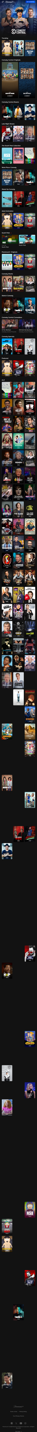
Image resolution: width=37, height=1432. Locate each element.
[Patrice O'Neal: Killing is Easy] (18, 1124)
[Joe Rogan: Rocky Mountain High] (30, 902)
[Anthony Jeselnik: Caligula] (30, 441)
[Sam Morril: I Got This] (18, 1227)
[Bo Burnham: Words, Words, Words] (18, 492)
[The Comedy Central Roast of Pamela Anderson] (18, 612)
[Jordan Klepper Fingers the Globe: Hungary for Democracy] (18, 937)
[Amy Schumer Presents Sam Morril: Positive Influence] (30, 424)
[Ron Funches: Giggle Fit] (30, 1159)
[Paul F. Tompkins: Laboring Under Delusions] (30, 1124)
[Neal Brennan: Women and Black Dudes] (30, 1073)
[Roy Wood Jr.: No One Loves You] (30, 1176)
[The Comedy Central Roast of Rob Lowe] (30, 612)
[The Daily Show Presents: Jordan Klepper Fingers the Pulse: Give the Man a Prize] (30, 1278)
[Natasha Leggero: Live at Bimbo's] (30, 1056)
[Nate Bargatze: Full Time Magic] (7, 1073)
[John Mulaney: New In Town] (7, 919)
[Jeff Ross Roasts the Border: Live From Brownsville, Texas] (18, 868)
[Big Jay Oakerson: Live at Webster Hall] (30, 475)
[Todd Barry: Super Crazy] (7, 1312)
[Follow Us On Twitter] (16, 1423)
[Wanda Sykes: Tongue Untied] (18, 1363)
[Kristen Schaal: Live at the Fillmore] (30, 971)
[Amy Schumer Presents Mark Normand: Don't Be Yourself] (7, 424)
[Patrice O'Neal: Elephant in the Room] (7, 1124)
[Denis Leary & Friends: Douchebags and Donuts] (7, 714)
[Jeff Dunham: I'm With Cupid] (18, 834)
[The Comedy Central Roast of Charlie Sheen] (30, 578)
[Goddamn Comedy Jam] (30, 766)
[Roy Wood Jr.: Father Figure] (7, 1176)
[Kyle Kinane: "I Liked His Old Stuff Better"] (7, 1005)
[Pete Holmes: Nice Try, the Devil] (18, 1141)
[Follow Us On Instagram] (25, 1423)
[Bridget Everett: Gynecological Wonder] (30, 492)
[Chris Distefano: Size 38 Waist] (18, 544)
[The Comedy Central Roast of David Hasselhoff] (7, 595)
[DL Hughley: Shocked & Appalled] (7, 663)
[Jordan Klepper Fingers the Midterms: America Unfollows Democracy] (30, 937)
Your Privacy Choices (18, 1416)
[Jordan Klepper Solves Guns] (7, 937)
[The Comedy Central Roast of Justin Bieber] (7, 612)
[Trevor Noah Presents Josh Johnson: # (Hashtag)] (30, 1329)
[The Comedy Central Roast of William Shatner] (7, 629)
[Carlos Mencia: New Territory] (18, 527)
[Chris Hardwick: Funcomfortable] (30, 544)
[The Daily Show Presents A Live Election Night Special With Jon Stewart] (30, 663)
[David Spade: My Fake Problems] (7, 697)
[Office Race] (18, 1107)
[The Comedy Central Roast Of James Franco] (30, 595)
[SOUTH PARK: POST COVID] (30, 1193)
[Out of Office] (30, 1107)
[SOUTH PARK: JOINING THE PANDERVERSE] (18, 1210)
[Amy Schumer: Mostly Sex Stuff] (7, 441)
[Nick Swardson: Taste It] (18, 1090)
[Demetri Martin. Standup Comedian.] (30, 697)
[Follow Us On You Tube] (21, 1423)
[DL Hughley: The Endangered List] (18, 663)
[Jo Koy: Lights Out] (30, 885)
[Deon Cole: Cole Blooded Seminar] (18, 714)
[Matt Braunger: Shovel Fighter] (7, 1039)
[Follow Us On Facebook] (12, 1423)
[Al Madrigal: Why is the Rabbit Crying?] (7, 407)
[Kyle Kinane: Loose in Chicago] (18, 1005)
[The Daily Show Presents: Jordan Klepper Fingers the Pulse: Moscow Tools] (18, 954)
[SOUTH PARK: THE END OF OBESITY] (7, 1227)
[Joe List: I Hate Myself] (18, 902)
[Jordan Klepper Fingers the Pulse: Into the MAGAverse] (7, 954)
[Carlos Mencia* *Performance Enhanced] (7, 527)
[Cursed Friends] (30, 646)
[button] (3, 2)
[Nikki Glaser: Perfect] (30, 1090)
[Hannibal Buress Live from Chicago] (30, 783)
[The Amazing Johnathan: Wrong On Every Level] (30, 407)
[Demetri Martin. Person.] (18, 697)
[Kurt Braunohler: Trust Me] (18, 988)
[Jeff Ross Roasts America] (18, 851)
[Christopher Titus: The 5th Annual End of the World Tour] (7, 561)
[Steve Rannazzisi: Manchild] (30, 1244)
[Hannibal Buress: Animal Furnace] (18, 783)
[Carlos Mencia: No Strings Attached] (30, 527)
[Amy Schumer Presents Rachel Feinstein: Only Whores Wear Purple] (18, 424)
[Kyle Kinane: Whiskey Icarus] (30, 1005)
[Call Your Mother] (30, 509)
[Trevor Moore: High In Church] (7, 1329)
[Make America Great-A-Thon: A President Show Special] (18, 1022)
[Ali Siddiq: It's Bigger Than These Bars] (18, 407)
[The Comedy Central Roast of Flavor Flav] (18, 595)
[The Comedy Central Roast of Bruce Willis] (18, 578)
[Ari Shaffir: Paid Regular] (7, 458)
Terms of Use (13, 1411)
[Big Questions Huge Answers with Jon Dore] (7, 492)
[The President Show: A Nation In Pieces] (30, 1141)
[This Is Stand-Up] (18, 1295)
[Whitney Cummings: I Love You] (30, 1363)
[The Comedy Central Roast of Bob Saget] (7, 578)
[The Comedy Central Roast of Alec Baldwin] (30, 561)
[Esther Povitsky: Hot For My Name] (18, 749)
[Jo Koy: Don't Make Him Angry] (18, 885)
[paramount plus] (9, 2)
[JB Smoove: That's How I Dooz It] (18, 817)
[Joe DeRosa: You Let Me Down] (7, 902)
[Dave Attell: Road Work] (30, 680)
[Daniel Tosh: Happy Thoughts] (18, 680)
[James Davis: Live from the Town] (30, 817)
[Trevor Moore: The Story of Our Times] (18, 1329)
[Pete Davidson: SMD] (7, 1141)
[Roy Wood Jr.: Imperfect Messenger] (18, 1176)
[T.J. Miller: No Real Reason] (18, 1261)
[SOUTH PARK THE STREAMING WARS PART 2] (7, 1210)
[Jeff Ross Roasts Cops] (30, 851)
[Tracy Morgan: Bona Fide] (30, 1312)
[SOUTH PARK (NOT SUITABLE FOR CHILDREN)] (30, 1210)
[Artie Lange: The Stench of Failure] (18, 458)
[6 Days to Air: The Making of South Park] (7, 390)
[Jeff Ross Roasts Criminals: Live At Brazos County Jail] (7, 868)
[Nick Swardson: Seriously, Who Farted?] (7, 1090)
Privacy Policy (23, 1411)
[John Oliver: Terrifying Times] (30, 919)
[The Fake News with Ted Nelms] (18, 766)
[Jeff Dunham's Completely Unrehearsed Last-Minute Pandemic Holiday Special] (30, 834)
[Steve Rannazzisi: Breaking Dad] (18, 1244)
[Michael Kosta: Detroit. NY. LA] (18, 1039)
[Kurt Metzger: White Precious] (30, 988)
